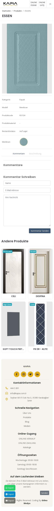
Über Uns (27, 413)
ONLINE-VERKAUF (27, 438)
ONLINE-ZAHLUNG (27, 443)
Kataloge (27, 447)
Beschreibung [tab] (35, 153)
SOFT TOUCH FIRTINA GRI (16, 349)
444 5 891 (14, 388)
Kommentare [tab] (19, 153)
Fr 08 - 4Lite (40, 349)
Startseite (6, 10)
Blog (27, 421)
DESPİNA (40, 296)
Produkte (18, 10)
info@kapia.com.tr (18, 393)
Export (10, 487)
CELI (13, 296)
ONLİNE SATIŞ (42, 3)
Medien (27, 426)
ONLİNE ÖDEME (34, 3)
